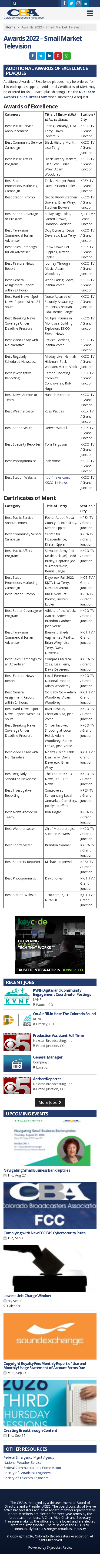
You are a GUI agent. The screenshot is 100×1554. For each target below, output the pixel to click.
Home (10, 27)
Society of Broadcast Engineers (27, 1473)
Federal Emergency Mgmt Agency (28, 1457)
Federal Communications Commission (32, 1467)
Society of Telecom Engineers (25, 1478)
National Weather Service (22, 1462)
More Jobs (48, 1102)
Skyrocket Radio (59, 1547)
